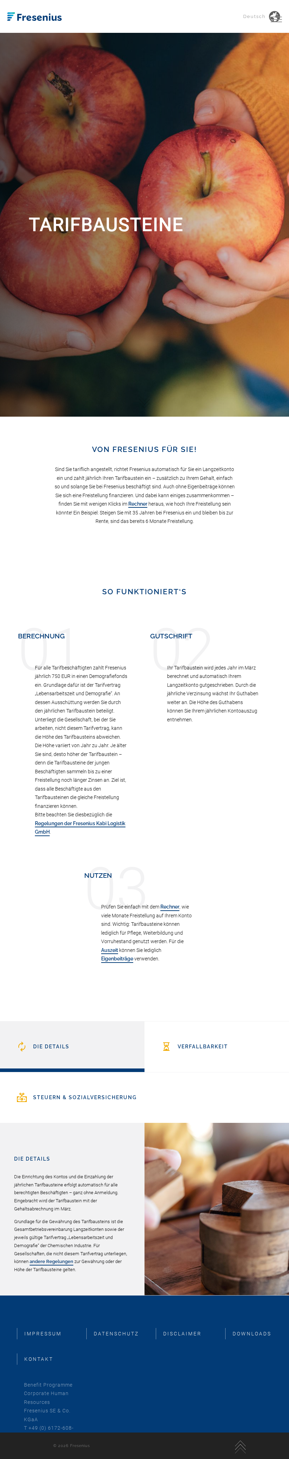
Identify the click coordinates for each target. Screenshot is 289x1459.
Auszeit (109, 950)
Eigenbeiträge (117, 958)
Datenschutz (116, 1333)
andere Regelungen (51, 1261)
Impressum (43, 1333)
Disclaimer (182, 1333)
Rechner (137, 504)
